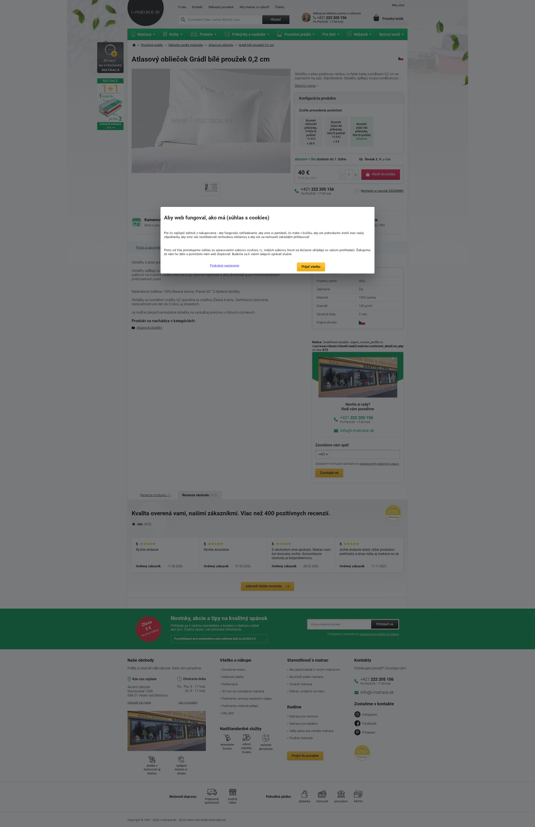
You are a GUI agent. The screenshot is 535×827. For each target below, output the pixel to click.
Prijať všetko (311, 267)
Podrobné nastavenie (224, 265)
